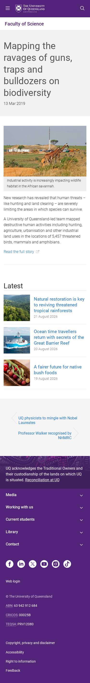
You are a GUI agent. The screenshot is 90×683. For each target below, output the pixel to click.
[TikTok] (67, 564)
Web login (13, 581)
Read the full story (19, 251)
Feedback (13, 670)
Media (11, 495)
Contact (12, 544)
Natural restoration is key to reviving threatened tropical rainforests (59, 304)
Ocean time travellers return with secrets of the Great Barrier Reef (59, 337)
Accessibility (15, 652)
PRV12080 (26, 624)
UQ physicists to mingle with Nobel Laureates (47, 420)
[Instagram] (56, 564)
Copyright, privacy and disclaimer (30, 643)
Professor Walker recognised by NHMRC (45, 435)
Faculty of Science (24, 24)
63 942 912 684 (25, 605)
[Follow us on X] (32, 564)
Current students (20, 519)
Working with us (19, 507)
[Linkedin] (21, 564)
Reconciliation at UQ (42, 480)
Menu (7, 8)
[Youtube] (44, 564)
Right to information (21, 661)
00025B (25, 615)
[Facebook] (9, 564)
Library (12, 532)
